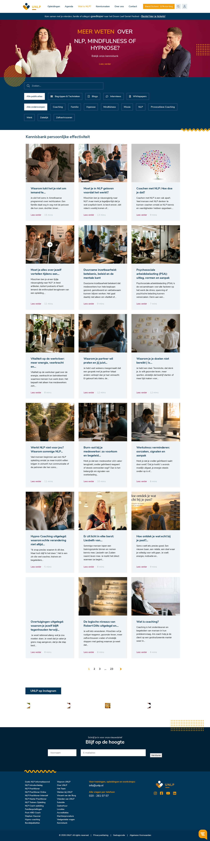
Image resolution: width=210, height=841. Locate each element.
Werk (29, 117)
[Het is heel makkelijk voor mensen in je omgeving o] (67, 705)
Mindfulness (109, 107)
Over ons (119, 6)
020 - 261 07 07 (99, 795)
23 (111, 669)
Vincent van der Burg (66, 795)
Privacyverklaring (100, 835)
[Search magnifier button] (178, 6)
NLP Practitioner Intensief (36, 795)
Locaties (60, 809)
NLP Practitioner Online (35, 792)
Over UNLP (62, 785)
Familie (74, 107)
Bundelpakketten (32, 823)
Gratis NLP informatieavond (37, 781)
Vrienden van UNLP (65, 799)
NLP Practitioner (32, 788)
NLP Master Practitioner (35, 799)
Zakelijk (44, 117)
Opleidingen (54, 6)
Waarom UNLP (63, 781)
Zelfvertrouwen (64, 117)
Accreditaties (63, 812)
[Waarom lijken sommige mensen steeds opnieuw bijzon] (107, 705)
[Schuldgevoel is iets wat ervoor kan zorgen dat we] (148, 705)
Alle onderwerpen (36, 107)
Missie (127, 107)
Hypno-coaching (32, 819)
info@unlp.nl (96, 785)
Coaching (58, 107)
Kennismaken (103, 6)
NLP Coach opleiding (34, 805)
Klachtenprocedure (65, 816)
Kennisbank (62, 823)
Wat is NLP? (84, 6)
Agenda (69, 6)
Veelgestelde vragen (66, 819)
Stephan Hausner (33, 816)
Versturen (156, 755)
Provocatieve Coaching (163, 107)
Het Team (61, 788)
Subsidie (61, 802)
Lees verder (105, 64)
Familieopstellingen (33, 809)
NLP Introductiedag (33, 785)
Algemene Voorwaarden (140, 835)
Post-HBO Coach (33, 812)
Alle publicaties (35, 96)
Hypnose (91, 107)
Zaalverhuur (62, 805)
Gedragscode (119, 835)
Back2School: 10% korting (159, 6)
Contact (133, 6)
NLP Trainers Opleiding (35, 802)
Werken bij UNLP (64, 792)
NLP (140, 107)
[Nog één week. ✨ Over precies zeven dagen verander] (27, 705)
